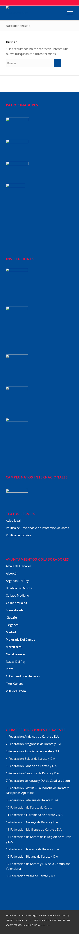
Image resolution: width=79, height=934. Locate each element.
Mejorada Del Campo (20, 640)
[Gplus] (59, 929)
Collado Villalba (17, 603)
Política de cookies (18, 535)
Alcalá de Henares (18, 566)
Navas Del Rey (16, 662)
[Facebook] (54, 929)
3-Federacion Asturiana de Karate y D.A (32, 751)
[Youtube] (65, 929)
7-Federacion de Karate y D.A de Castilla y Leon (38, 781)
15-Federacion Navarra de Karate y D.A (32, 849)
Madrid (11, 632)
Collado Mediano (17, 595)
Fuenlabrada (15, 610)
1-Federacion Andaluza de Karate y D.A (32, 737)
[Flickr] (70, 929)
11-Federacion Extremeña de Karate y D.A (34, 815)
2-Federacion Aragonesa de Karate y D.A (33, 744)
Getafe (12, 618)
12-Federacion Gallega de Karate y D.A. (32, 822)
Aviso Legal (31, 915)
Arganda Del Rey (17, 581)
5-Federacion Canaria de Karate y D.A (31, 766)
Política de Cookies (15, 915)
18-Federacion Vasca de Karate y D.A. (31, 876)
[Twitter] (48, 929)
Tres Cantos (15, 684)
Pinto (10, 669)
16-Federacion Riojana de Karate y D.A (32, 856)
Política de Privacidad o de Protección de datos (37, 528)
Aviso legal (13, 521)
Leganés (13, 625)
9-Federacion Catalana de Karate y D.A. (32, 800)
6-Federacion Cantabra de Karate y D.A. (32, 773)
